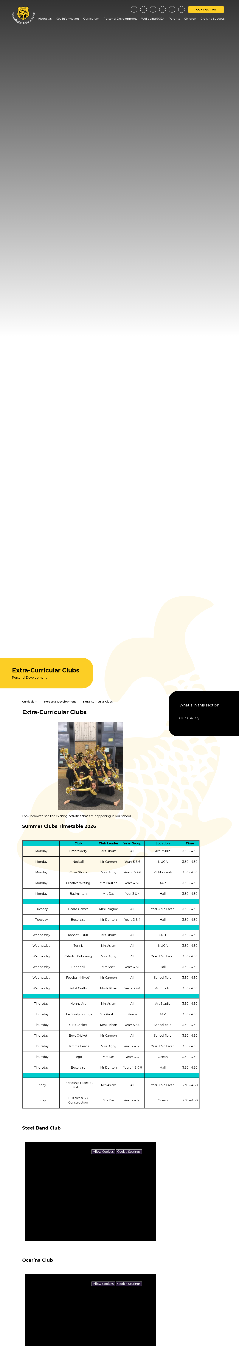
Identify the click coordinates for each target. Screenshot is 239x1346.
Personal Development (60, 701)
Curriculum (29, 701)
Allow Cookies (103, 1151)
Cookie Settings (128, 1151)
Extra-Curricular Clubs (98, 701)
